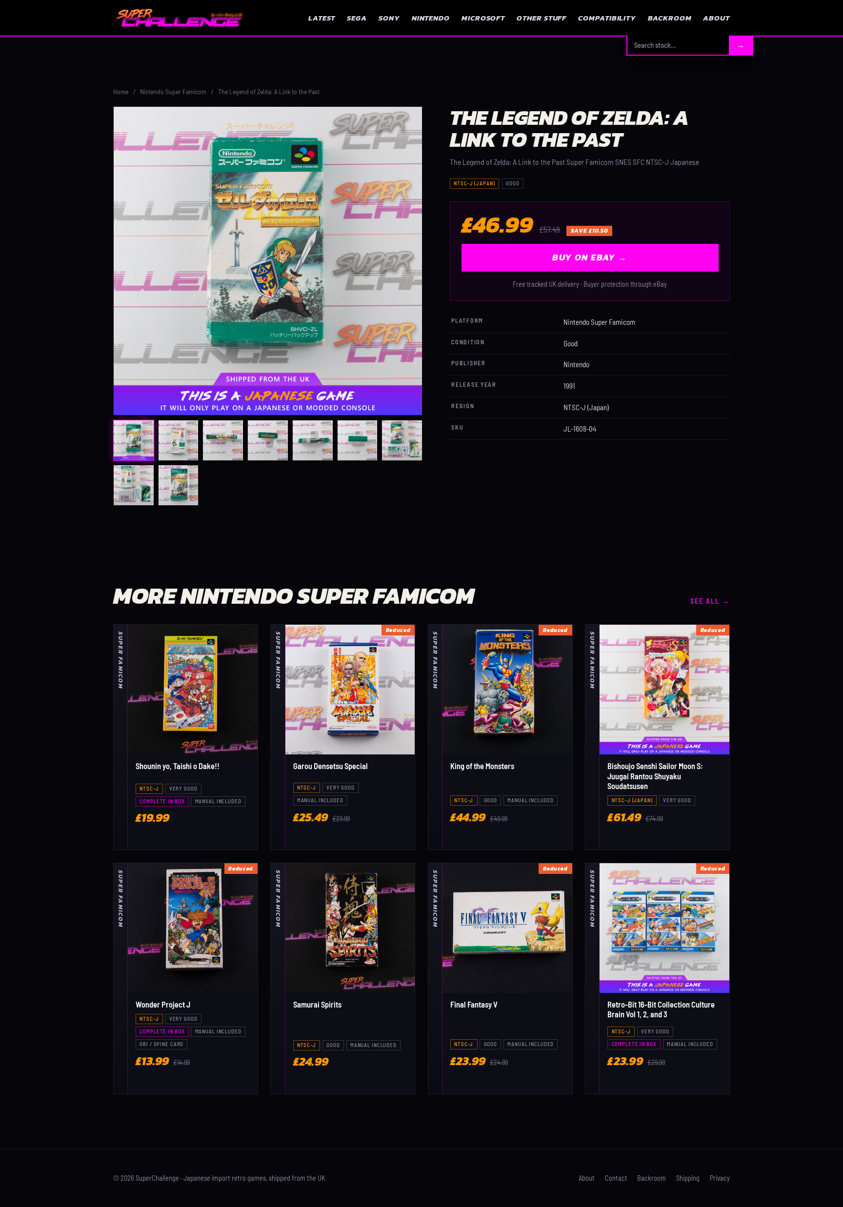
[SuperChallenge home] (179, 17)
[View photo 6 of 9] (357, 440)
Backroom (669, 17)
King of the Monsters (482, 766)
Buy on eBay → (589, 257)
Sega (357, 17)
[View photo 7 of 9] (401, 440)
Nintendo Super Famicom (173, 91)
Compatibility (607, 17)
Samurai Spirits (317, 1004)
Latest (321, 17)
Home (120, 91)
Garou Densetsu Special (330, 766)
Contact (616, 1178)
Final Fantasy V (474, 1004)
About (716, 17)
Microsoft (483, 17)
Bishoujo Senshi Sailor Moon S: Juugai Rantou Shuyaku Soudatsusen (655, 776)
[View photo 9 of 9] (178, 485)
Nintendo (431, 17)
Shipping (688, 1178)
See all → (710, 601)
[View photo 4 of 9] (267, 440)
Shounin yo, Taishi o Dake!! (178, 766)
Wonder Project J (163, 1004)
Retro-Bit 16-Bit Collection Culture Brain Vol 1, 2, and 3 (661, 1009)
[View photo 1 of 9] (133, 440)
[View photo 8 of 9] (133, 485)
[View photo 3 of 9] (222, 440)
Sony (389, 17)
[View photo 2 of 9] (178, 440)
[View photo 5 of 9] (312, 440)
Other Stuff (541, 17)
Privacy (720, 1178)
